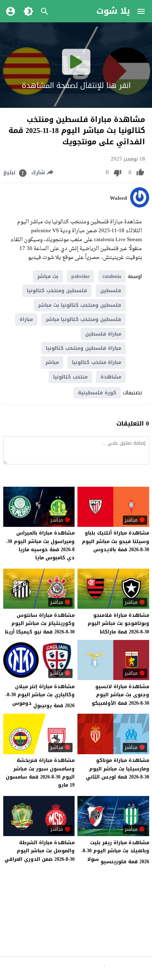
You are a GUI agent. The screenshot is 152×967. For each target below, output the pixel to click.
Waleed (118, 198)
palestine (80, 276)
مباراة (26, 319)
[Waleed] (139, 206)
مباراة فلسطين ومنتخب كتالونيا (83, 348)
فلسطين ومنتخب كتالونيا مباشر (83, 319)
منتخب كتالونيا (70, 376)
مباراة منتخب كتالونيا (96, 362)
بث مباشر (47, 276)
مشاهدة (111, 376)
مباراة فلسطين (103, 333)
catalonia (112, 276)
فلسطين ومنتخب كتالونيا (57, 290)
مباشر (52, 362)
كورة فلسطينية (97, 392)
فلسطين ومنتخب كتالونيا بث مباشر (79, 305)
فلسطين (110, 290)
